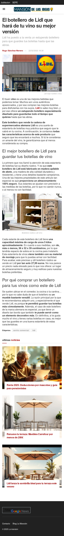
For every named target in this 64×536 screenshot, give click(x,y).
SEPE (15, 2)
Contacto (6, 523)
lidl (33, 330)
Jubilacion (5, 2)
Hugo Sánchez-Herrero (12, 50)
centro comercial (21, 330)
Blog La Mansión (20, 523)
